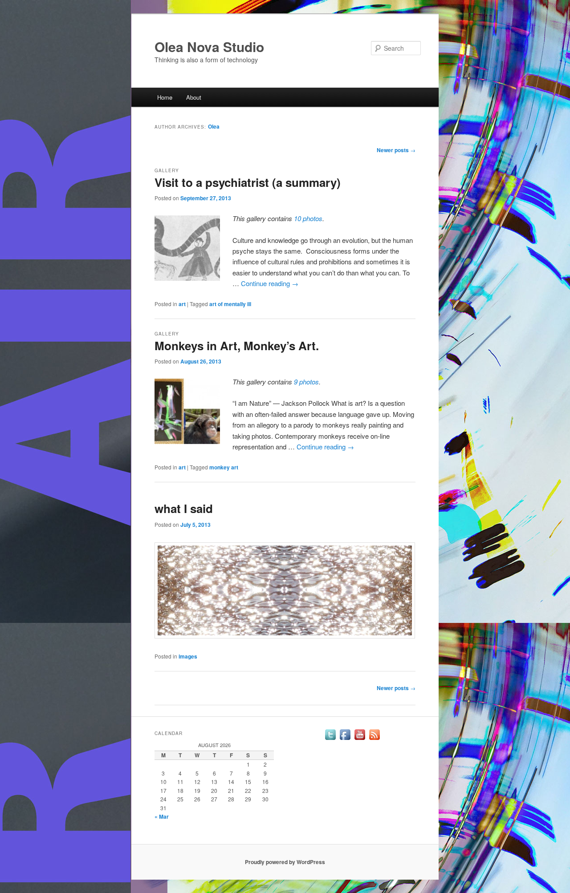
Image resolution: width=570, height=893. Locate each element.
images (188, 656)
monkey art (223, 467)
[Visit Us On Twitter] (330, 739)
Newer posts (396, 150)
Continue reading (269, 283)
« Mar (162, 816)
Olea (214, 126)
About (193, 97)
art (182, 304)
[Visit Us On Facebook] (345, 739)
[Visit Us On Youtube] (359, 739)
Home (164, 97)
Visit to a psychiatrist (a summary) (248, 182)
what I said (184, 508)
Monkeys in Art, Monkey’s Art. (237, 345)
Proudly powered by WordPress (285, 862)
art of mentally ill (230, 304)
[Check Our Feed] (374, 739)
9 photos (306, 381)
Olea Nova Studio (209, 46)
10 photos (308, 218)
